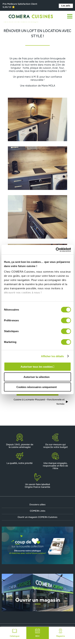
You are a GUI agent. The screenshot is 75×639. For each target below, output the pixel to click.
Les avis (65, 6)
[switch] (66, 320)
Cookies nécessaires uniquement (36, 387)
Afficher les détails (52, 356)
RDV (37, 636)
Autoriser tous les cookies (36, 366)
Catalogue (14, 636)
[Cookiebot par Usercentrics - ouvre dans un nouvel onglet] (55, 249)
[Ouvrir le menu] (69, 16)
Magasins (60, 636)
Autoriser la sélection (37, 376)
